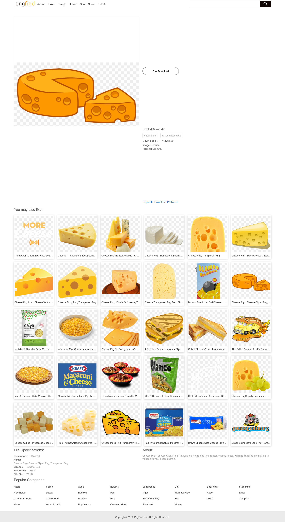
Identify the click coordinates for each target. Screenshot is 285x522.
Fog (112, 492)
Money (178, 504)
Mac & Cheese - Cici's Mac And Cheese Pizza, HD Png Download (49, 396)
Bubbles (82, 492)
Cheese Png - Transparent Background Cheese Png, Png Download (180, 255)
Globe (210, 498)
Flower (73, 4)
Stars (91, 4)
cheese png (150, 135)
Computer (244, 498)
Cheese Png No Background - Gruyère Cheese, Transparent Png (135, 349)
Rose (210, 492)
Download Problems (166, 202)
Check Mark (52, 498)
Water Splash (53, 504)
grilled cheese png (171, 135)
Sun (82, 4)
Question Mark (118, 504)
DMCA (101, 4)
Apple (81, 486)
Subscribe (244, 486)
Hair (112, 498)
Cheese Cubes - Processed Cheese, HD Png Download (43, 442)
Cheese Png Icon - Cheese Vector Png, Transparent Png (44, 302)
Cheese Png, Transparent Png (204, 255)
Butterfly (114, 486)
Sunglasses (148, 486)
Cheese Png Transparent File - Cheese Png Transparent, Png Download (139, 255)
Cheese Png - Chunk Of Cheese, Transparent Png (127, 302)
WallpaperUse (182, 492)
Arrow (40, 4)
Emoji (62, 4)
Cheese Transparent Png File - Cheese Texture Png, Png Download (180, 302)
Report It (147, 202)
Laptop (49, 492)
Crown (51, 4)
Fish (177, 498)
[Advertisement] (76, 39)
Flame (49, 486)
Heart (17, 486)
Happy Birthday (150, 498)
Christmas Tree (22, 498)
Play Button (20, 492)
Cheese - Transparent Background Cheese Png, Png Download (91, 255)
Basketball (212, 486)
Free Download (161, 71)
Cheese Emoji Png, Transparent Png (77, 302)
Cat (176, 486)
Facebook (147, 504)
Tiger (145, 492)
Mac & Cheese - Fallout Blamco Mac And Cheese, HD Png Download (181, 396)
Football (82, 498)
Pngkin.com (84, 504)
